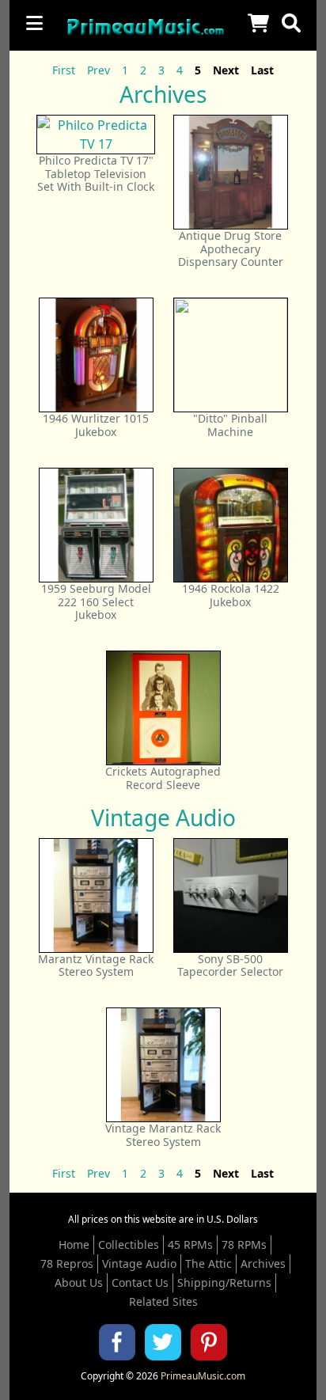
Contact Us (140, 1282)
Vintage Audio (139, 1263)
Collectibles (128, 1244)
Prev (98, 70)
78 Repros (66, 1263)
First (63, 70)
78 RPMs (244, 1244)
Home (74, 1244)
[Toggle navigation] (34, 23)
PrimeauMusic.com (203, 1376)
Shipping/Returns (224, 1282)
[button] (291, 22)
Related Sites (163, 1301)
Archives (263, 1263)
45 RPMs (190, 1244)
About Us (79, 1282)
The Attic (208, 1263)
